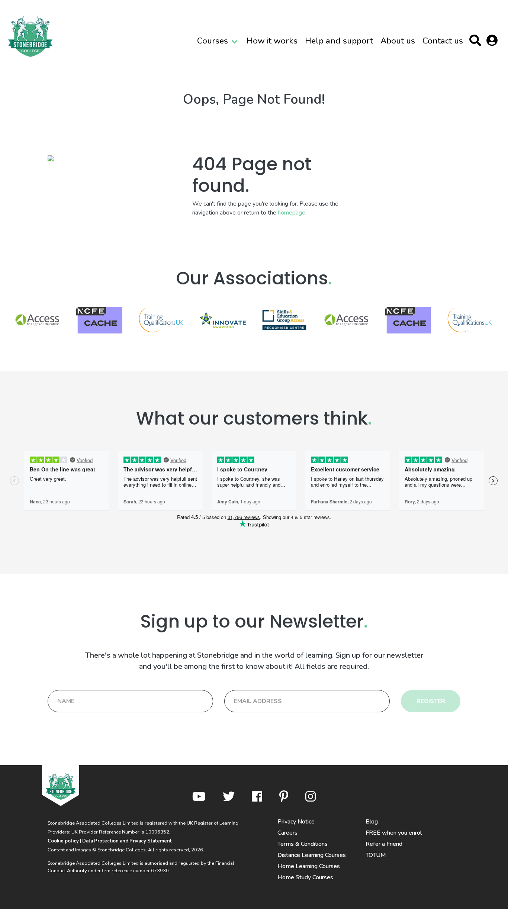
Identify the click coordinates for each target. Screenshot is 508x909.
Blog (372, 822)
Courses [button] (212, 40)
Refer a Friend (384, 844)
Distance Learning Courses (311, 855)
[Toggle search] (477, 41)
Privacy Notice (296, 822)
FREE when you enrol (394, 833)
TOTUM (376, 855)
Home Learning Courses (308, 866)
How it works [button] (272, 40)
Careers (287, 833)
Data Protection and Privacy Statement (127, 841)
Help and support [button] (339, 40)
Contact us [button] (442, 40)
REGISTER (431, 701)
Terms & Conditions (302, 844)
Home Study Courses (305, 877)
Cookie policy (63, 841)
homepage (291, 213)
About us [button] (397, 40)
